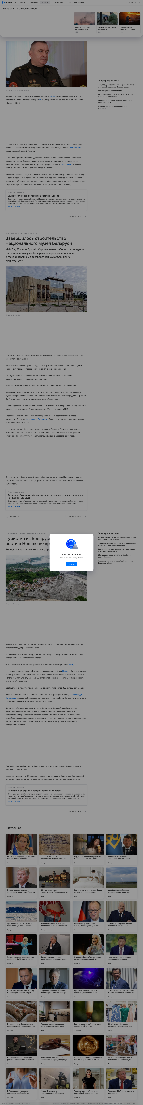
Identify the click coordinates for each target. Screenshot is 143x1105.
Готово (71, 564)
